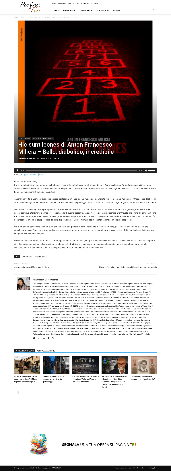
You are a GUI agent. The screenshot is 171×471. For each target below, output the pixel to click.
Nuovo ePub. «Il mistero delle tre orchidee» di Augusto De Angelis (128, 267)
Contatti (76, 3)
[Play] (17, 170)
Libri (22, 17)
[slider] (152, 170)
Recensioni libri (48, 138)
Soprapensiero (40, 256)
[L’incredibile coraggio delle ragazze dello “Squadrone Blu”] (144, 365)
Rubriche (68, 10)
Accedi (54, 3)
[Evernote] (35, 338)
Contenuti (84, 10)
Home (56, 10)
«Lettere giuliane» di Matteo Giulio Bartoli (32, 267)
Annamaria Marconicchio (29, 158)
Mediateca (101, 10)
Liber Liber (85, 3)
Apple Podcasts (30, 174)
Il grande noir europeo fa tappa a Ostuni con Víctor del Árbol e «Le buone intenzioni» (85, 379)
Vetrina (116, 10)
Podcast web (37, 138)
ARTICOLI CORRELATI (25, 351)
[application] (85, 170)
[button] (153, 10)
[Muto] (146, 170)
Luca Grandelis (27, 256)
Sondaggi (94, 3)
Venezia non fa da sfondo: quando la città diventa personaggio (53, 379)
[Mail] (44, 338)
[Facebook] (40, 338)
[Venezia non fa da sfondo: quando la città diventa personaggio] (56, 365)
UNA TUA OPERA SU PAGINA (99, 444)
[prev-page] (16, 392)
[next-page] (20, 392)
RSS (41, 174)
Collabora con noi (64, 3)
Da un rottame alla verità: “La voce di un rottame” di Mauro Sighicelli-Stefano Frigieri (25, 379)
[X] (54, 338)
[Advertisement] (85, 412)
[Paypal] (49, 338)
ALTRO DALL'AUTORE (46, 351)
